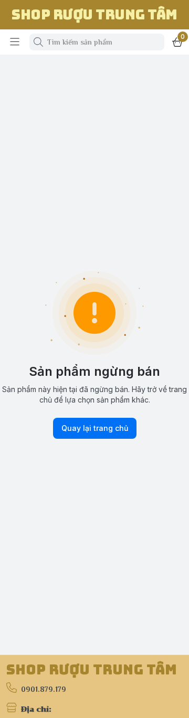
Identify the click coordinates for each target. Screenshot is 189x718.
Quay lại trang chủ (94, 428)
